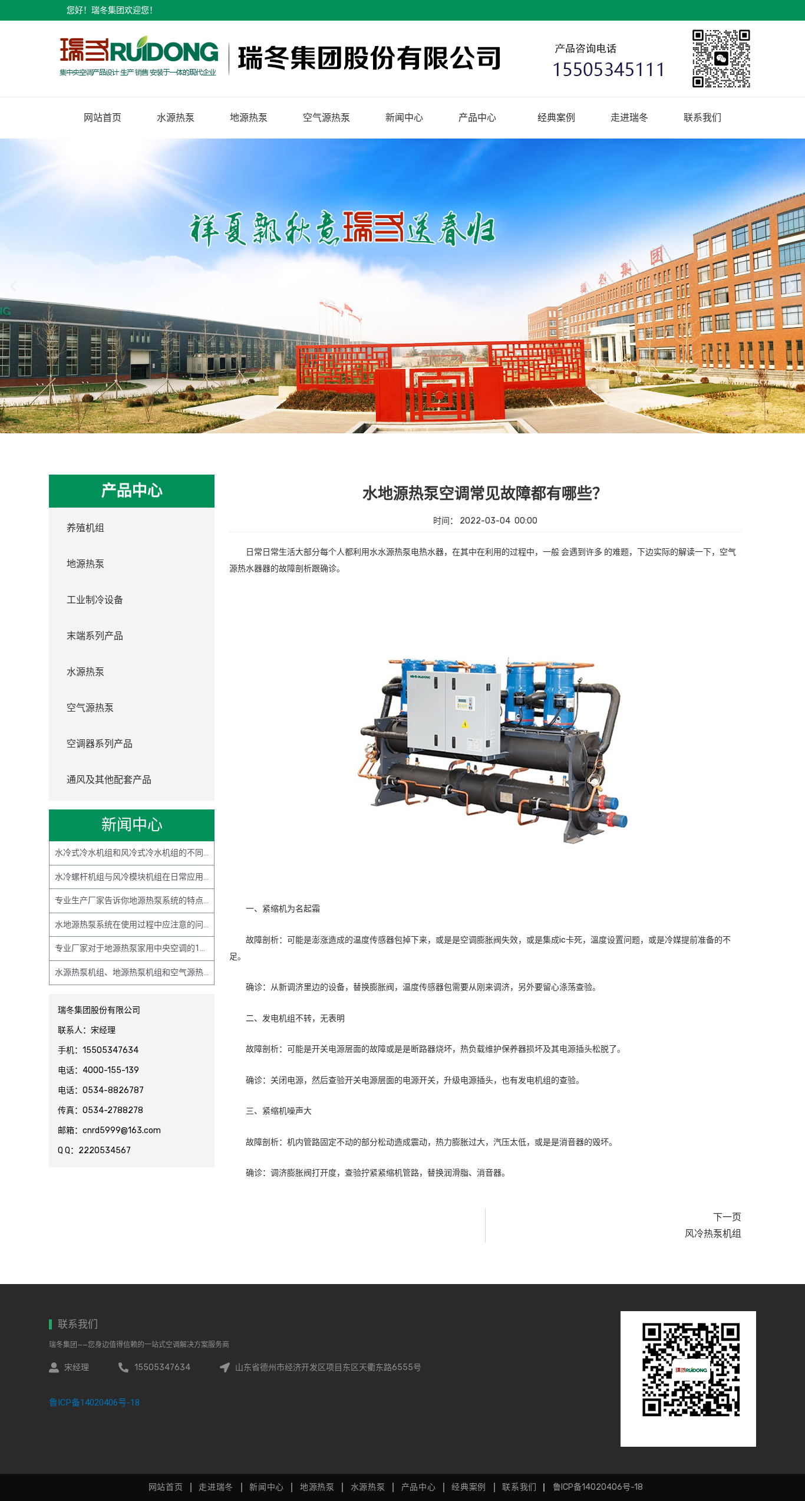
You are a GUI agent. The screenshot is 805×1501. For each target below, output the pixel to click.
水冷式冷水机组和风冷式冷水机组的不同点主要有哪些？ (158, 852)
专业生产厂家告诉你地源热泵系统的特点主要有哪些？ (154, 900)
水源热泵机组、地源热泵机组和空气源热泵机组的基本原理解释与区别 (183, 972)
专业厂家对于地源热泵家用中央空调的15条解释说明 (150, 948)
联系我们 (702, 117)
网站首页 (102, 117)
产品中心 (477, 117)
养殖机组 (85, 528)
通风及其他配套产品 (109, 779)
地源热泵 (249, 117)
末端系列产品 (95, 635)
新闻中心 (404, 117)
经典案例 (556, 117)
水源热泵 (175, 117)
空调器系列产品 (100, 743)
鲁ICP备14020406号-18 (94, 1402)
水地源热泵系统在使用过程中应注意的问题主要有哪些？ (158, 924)
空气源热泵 (326, 117)
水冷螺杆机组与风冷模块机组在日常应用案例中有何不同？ (162, 876)
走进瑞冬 (629, 117)
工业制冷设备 (95, 599)
